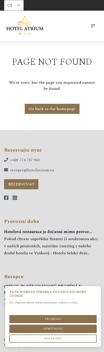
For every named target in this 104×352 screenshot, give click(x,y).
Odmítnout (53, 328)
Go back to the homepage (52, 109)
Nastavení (53, 338)
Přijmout (53, 319)
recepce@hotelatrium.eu (32, 170)
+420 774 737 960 (25, 160)
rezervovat (21, 184)
